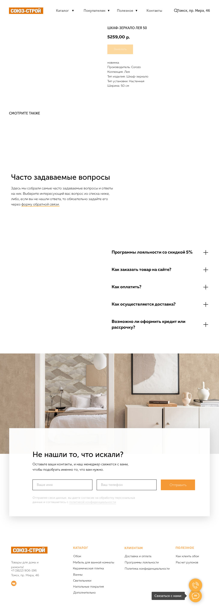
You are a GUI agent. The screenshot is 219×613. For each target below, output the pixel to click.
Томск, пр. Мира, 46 (193, 11)
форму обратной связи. (40, 204)
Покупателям (94, 11)
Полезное (125, 11)
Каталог (62, 11)
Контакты (154, 11)
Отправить (178, 485)
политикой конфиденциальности (92, 502)
